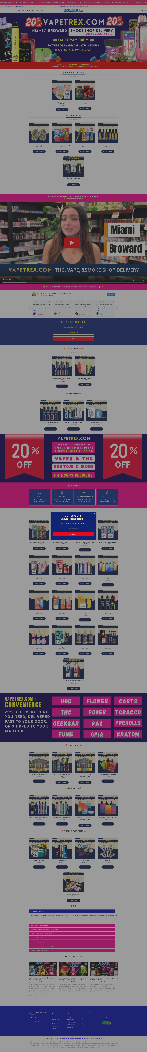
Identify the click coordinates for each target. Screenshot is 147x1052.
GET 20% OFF (74, 534)
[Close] (94, 513)
